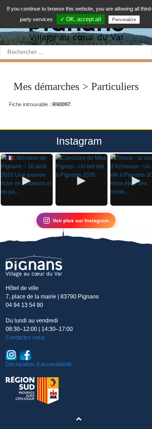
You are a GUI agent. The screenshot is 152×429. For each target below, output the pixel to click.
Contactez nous (25, 337)
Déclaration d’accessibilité (39, 364)
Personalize (124, 19)
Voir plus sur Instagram (81, 220)
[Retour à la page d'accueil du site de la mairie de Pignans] (34, 265)
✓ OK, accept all (80, 19)
